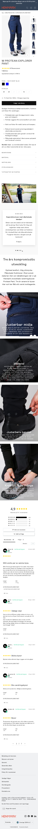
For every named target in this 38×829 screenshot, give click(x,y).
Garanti (4, 762)
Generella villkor (7, 765)
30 (14, 92)
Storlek (5, 88)
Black (3, 84)
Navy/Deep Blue (7, 84)
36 (29, 92)
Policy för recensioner (9, 772)
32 (19, 92)
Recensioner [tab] (7, 539)
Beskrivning (6, 152)
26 (4, 92)
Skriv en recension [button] (19, 530)
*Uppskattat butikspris (11, 172)
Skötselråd (6, 162)
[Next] (34, 336)
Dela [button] (6, 593)
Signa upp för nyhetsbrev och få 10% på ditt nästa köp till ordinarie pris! (19, 799)
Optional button (8, 332)
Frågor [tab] (20, 539)
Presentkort (6, 788)
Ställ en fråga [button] (20, 534)
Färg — (11, 81)
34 (24, 92)
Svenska (8, 822)
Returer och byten (8, 759)
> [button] (24, 744)
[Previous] (31, 336)
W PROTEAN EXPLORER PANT (11, 587)
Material (5, 157)
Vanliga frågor (6, 778)
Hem (3, 12)
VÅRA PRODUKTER (9, 12)
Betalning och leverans (9, 756)
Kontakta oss (6, 791)
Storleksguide (7, 167)
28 (9, 92)
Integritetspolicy (7, 769)
